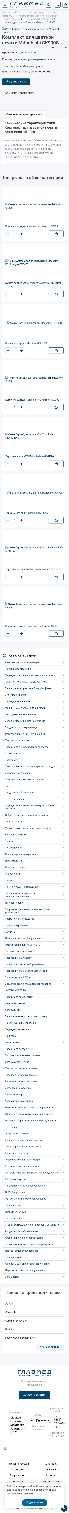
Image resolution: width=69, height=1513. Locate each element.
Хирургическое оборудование (22, 1231)
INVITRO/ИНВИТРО (15, 990)
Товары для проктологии (19, 997)
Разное (9, 880)
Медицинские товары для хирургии (25, 708)
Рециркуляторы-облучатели (21, 1081)
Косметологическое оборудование (24, 964)
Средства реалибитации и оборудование (28, 984)
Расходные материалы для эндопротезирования (20, 895)
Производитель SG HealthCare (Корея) (26, 970)
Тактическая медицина (18, 669)
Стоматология (13, 753)
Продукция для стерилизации (21, 727)
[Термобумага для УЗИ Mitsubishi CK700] (34, 493)
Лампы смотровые (15, 1211)
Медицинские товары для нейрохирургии (28, 828)
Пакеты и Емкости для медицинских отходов (30, 766)
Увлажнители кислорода (19, 1101)
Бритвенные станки (16, 834)
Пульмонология (13, 847)
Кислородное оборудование (21, 1075)
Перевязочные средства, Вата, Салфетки (28, 688)
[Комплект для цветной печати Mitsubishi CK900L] (34, 379)
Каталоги (18, 1481)
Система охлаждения (17, 1062)
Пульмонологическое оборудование (25, 1185)
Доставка (51, 1463)
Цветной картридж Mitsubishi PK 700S (26, 343)
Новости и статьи (51, 1481)
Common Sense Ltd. (16, 1320)
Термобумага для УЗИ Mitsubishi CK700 (26, 513)
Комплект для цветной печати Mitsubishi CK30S (31, 226)
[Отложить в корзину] (56, 234)
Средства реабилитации (19, 792)
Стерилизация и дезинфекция (22, 1166)
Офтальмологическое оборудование (25, 1198)
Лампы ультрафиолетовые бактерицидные (29, 1107)
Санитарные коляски (16, 1153)
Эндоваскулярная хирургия (20, 854)
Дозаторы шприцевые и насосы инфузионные (31, 1120)
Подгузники (11, 760)
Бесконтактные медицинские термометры (29, 1244)
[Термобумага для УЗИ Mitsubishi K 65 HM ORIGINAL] (34, 549)
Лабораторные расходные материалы (26, 815)
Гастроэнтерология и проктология (24, 779)
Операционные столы (17, 1133)
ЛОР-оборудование (16, 1192)
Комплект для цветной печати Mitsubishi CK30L (31, 626)
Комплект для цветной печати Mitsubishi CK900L (32, 399)
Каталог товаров (22, 655)
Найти (48, 5)
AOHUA (9, 1303)
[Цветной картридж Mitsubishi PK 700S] (34, 323)
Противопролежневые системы (23, 1055)
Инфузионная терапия (17, 773)
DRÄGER (9, 1329)
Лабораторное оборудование (21, 1250)
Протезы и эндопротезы (18, 951)
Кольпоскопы (12, 1205)
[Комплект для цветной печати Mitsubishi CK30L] (34, 605)
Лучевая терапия (14, 902)
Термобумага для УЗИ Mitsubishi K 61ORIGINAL (30, 456)
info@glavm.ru (39, 1420)
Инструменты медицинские (20, 714)
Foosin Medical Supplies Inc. (20, 1337)
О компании (17, 1469)
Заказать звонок (35, 1395)
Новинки (51, 1469)
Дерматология (13, 860)
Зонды (8, 786)
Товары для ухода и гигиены (21, 1068)
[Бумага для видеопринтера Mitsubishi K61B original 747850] (34, 262)
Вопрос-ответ (18, 1475)
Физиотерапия (13, 1042)
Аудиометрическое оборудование (24, 1237)
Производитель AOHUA (18, 977)
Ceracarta (10, 1312)
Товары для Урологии (17, 740)
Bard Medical (12, 1276)
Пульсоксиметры (14, 1094)
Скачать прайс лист (21, 92)
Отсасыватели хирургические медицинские (29, 1114)
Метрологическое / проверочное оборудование (32, 1172)
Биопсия (10, 841)
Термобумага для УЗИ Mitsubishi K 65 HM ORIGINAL (32, 569)
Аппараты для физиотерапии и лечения (27, 1263)
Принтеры (10, 1036)
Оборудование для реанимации (23, 1159)
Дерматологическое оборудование (25, 1270)
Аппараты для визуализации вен (23, 1140)
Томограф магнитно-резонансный (24, 1146)
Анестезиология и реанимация (22, 662)
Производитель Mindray (18, 957)
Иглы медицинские (15, 695)
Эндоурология (13, 873)
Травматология (14, 821)
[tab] (24, 114)
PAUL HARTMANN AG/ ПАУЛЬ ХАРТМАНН (27, 682)
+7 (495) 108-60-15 (59, 1421)
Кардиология (12, 1218)
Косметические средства (19, 918)
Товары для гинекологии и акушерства (27, 747)
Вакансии (51, 1475)
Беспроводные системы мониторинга (26, 1016)
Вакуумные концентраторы (20, 1023)
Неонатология (13, 1257)
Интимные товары (15, 1003)
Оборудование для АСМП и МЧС (23, 944)
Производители (49, 1347)
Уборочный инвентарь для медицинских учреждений (27, 911)
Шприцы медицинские (17, 701)
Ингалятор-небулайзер (18, 1088)
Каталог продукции (18, 1463)
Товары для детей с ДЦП (19, 1049)
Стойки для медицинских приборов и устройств (32, 1224)
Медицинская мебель (17, 1029)
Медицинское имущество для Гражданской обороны (29, 807)
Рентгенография (14, 799)
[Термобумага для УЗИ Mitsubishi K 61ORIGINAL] (34, 436)
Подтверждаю (34, 1502)
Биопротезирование (16, 925)
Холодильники (13, 1010)
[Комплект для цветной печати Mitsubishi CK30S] (34, 206)
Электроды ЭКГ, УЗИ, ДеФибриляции (25, 734)
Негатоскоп (11, 1127)
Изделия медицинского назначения (25, 721)
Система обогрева (15, 1179)
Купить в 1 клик (18, 81)
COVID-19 (10, 931)
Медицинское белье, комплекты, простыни (29, 675)
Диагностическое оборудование (23, 938)
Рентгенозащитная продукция (22, 886)
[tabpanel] (34, 141)
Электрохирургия (15, 867)
